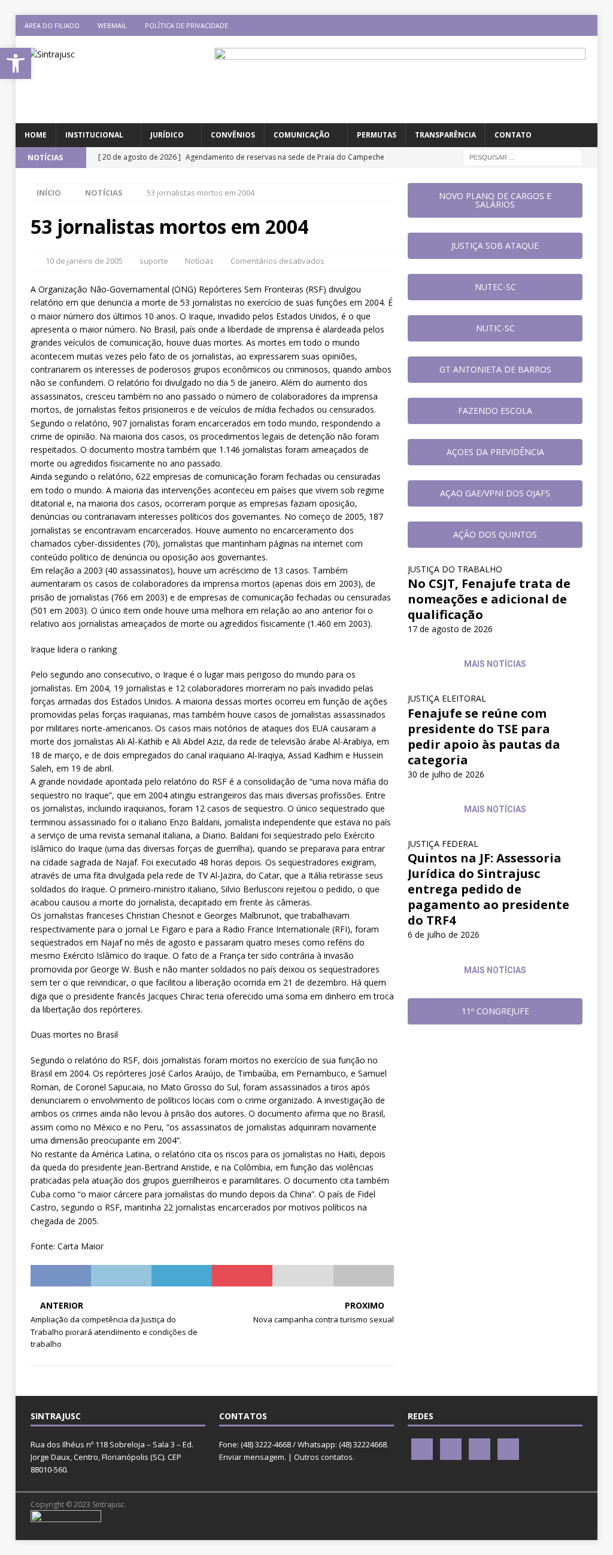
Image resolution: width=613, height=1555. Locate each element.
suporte (153, 260)
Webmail (112, 25)
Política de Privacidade (186, 25)
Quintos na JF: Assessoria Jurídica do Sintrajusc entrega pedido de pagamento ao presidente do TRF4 (488, 889)
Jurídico (167, 135)
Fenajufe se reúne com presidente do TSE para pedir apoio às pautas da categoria (484, 736)
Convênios (233, 135)
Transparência (445, 135)
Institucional (94, 135)
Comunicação (302, 135)
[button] (15, 63)
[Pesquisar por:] (522, 156)
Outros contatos (323, 1457)
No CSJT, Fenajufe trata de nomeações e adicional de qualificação (489, 599)
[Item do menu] (516, 25)
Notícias (199, 260)
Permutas (376, 135)
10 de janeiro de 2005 (84, 260)
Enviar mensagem (251, 1457)
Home (36, 135)
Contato (513, 135)
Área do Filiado (52, 25)
